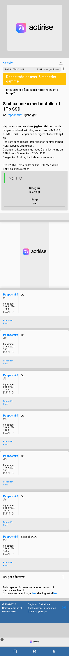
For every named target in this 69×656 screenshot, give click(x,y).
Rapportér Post (8, 322)
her (34, 593)
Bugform (32, 604)
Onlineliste (44, 604)
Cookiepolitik (35, 608)
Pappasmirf (14, 115)
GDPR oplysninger (37, 611)
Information (50, 608)
